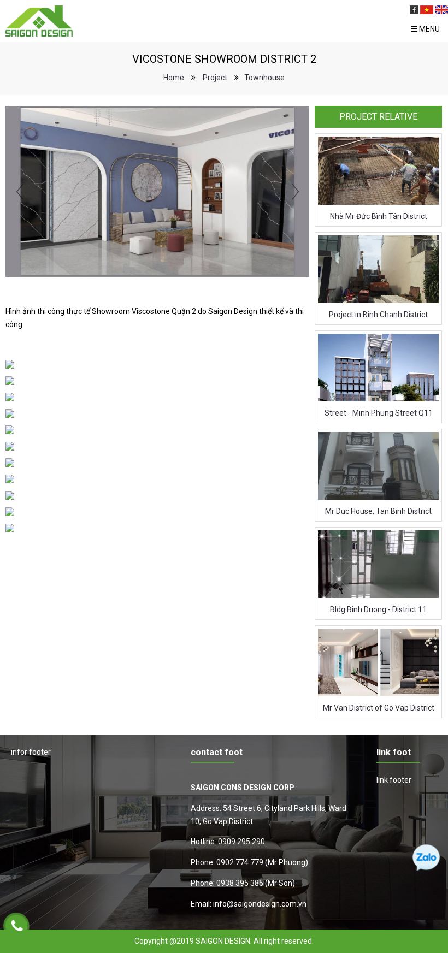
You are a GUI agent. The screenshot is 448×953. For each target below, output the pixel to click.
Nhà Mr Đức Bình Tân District (378, 216)
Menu (428, 29)
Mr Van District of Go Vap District (378, 707)
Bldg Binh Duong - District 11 (378, 609)
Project (215, 77)
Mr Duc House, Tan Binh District (378, 511)
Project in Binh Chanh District (378, 314)
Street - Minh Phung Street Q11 (379, 413)
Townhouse (264, 77)
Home (173, 77)
